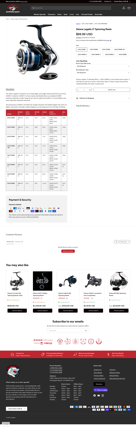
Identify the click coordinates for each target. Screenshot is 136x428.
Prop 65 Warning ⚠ (83, 106)
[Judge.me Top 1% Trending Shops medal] (91, 341)
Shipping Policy (115, 373)
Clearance (51, 14)
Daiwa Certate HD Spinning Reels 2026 (14, 294)
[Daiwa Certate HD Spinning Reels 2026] (17, 281)
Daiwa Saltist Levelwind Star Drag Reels (92, 294)
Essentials (98, 14)
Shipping (78, 37)
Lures (72, 14)
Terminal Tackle (87, 14)
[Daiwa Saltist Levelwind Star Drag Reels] (93, 281)
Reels (60, 14)
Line (77, 14)
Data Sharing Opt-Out (117, 378)
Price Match (98, 373)
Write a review (68, 251)
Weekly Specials (40, 14)
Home (7, 19)
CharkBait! (12, 417)
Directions (99, 384)
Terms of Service (99, 378)
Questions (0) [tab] (19, 241)
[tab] (10, 89)
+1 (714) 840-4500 (95, 1)
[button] (129, 8)
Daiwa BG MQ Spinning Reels (117, 294)
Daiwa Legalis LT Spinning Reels (19, 19)
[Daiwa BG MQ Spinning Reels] (119, 281)
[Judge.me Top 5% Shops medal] (99, 341)
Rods (65, 14)
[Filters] (116, 241)
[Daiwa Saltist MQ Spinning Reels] (68, 281)
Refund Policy (114, 375)
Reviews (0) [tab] (10, 241)
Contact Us (107, 1)
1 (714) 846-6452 (56, 370)
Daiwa (78, 23)
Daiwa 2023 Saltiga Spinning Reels (40, 294)
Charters (113, 370)
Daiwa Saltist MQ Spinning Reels (64, 294)
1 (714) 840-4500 (56, 372)
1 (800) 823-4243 (56, 368)
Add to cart (111, 90)
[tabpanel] (36, 142)
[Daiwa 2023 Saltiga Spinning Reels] (42, 281)
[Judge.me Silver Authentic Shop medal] (83, 341)
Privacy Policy (98, 375)
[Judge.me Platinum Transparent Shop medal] (68, 341)
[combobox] (70, 8)
